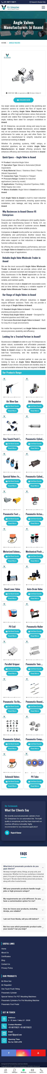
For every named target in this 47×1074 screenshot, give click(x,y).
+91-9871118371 (9, 2)
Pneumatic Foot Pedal (12, 514)
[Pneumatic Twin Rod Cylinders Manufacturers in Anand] (34, 650)
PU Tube (35, 776)
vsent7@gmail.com (15, 1034)
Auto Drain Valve (35, 589)
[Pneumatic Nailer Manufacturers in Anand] (34, 612)
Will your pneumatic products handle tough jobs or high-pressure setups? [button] (21, 889)
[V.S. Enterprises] (10, 7)
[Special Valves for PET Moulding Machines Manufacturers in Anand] (12, 462)
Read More (12, 411)
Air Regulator (34, 401)
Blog (3, 960)
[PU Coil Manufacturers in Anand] (12, 612)
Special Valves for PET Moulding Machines (12, 476)
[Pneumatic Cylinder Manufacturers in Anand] (34, 425)
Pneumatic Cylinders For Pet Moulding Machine (35, 476)
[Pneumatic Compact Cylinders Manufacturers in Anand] (34, 725)
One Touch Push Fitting (12, 439)
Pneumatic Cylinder (35, 439)
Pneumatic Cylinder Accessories (12, 739)
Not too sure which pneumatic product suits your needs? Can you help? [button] (22, 927)
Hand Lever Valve (12, 589)
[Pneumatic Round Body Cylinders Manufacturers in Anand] (34, 687)
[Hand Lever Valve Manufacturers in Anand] (12, 575)
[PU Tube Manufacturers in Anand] (34, 762)
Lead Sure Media (22, 1064)
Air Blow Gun (12, 401)
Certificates (6, 956)
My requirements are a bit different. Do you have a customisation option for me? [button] (22, 900)
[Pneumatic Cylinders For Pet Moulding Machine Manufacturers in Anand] (34, 462)
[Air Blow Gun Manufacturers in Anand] (12, 387)
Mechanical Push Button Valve (35, 551)
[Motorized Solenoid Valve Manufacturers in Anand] (12, 537)
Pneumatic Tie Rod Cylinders (12, 701)
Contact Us (5, 964)
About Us (5, 953)
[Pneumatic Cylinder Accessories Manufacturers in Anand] (12, 725)
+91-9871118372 (25, 1027)
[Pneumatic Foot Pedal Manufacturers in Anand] (12, 500)
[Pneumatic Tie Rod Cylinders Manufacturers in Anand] (12, 687)
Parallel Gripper (12, 664)
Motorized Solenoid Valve (12, 551)
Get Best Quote (13, 406)
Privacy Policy (7, 968)
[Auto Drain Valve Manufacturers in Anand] (34, 575)
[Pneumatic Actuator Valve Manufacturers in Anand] (34, 500)
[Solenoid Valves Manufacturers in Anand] (12, 762)
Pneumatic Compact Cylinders (35, 739)
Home (3, 43)
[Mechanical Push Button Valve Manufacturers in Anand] (34, 537)
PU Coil (12, 626)
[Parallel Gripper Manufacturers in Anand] (12, 650)
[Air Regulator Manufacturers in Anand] (34, 387)
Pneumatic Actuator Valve (35, 514)
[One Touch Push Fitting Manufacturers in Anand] (12, 425)
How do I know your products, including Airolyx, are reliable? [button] (20, 910)
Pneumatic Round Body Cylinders (35, 701)
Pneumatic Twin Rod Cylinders (35, 664)
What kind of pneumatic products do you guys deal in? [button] (21, 867)
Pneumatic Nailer (35, 626)
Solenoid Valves (12, 776)
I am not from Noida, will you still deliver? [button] (21, 919)
